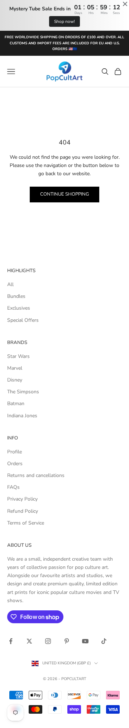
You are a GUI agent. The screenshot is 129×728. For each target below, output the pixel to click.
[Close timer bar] (125, 4)
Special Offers (23, 320)
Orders (15, 463)
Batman (15, 403)
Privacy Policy (22, 499)
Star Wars (18, 356)
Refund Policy (22, 511)
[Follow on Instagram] (48, 641)
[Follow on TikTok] (104, 641)
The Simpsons (23, 391)
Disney (14, 380)
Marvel (14, 368)
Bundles (16, 296)
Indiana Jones (22, 415)
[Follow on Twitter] (29, 641)
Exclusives (18, 308)
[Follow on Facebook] (10, 641)
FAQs (13, 487)
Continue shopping (64, 194)
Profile (14, 451)
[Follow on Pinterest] (66, 641)
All (10, 284)
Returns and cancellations (35, 475)
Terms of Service (25, 523)
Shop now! (64, 21)
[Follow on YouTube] (85, 641)
